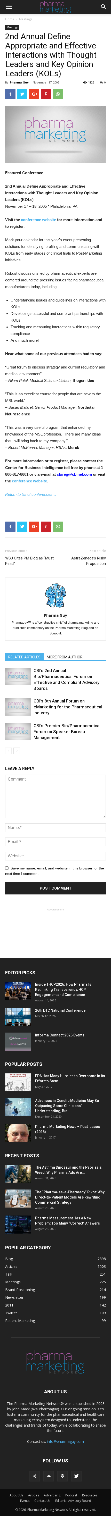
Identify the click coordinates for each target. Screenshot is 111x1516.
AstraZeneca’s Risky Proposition (88, 561)
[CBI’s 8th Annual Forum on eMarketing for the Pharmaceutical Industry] (18, 707)
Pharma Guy (19, 82)
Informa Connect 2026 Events (59, 1035)
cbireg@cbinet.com (74, 474)
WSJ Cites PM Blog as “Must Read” (29, 561)
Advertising (52, 1495)
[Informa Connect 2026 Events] (18, 1042)
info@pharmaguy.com (65, 1441)
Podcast (71, 1495)
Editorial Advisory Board (73, 1500)
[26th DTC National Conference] (18, 1017)
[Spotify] (62, 1476)
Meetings (25, 19)
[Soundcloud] (48, 1476)
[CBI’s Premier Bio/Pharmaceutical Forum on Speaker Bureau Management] (18, 732)
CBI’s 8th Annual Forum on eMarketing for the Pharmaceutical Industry (68, 706)
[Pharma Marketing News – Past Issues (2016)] (18, 1133)
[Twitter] (76, 1476)
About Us (16, 1495)
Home (9, 19)
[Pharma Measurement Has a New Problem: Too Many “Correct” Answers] (18, 1225)
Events (24, 1500)
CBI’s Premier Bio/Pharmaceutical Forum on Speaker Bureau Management (67, 731)
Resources (89, 1495)
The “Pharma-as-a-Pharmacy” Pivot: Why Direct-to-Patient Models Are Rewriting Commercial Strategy (70, 1197)
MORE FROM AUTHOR (65, 657)
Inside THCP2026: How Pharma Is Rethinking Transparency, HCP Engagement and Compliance (63, 989)
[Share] (34, 1476)
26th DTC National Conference (60, 1010)
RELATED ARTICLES (24, 657)
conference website (38, 219)
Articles (33, 1495)
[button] (104, 7)
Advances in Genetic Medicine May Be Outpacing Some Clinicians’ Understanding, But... (67, 1106)
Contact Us (42, 1500)
